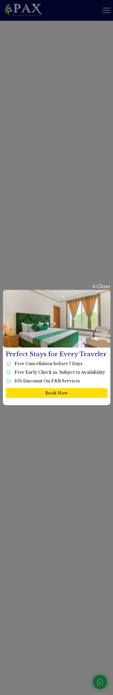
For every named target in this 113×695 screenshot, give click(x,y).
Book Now (56, 393)
